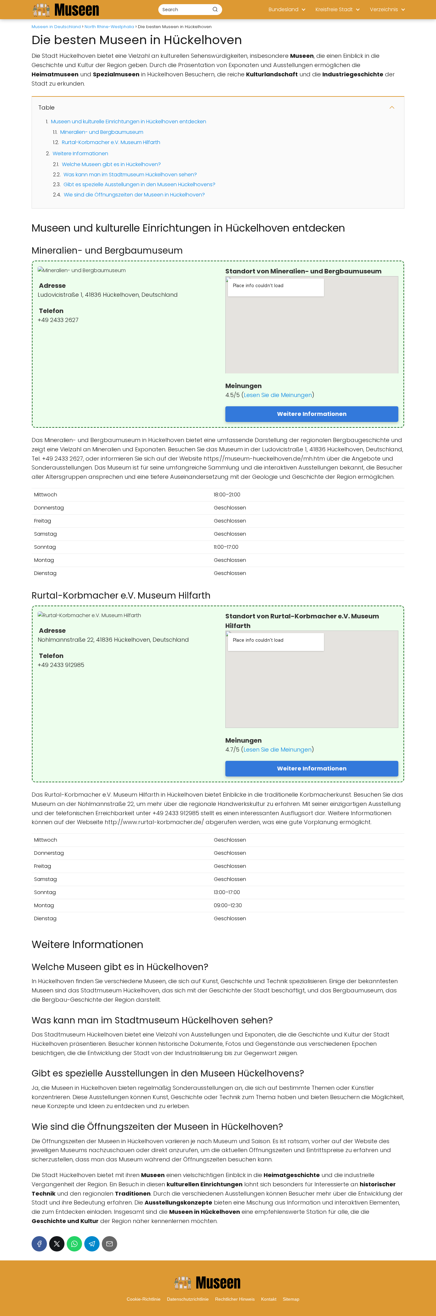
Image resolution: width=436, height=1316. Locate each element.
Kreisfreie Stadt (334, 9)
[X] (56, 1243)
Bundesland (283, 9)
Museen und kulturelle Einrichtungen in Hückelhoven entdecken (128, 121)
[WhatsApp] (74, 1243)
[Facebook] (39, 1243)
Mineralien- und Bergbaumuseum (101, 132)
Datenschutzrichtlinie (188, 1299)
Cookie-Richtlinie (144, 1299)
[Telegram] (92, 1243)
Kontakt (268, 1299)
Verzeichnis (384, 9)
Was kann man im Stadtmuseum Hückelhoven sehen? (130, 174)
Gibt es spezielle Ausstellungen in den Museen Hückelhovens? (139, 184)
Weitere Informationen (80, 153)
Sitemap (291, 1299)
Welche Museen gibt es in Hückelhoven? (111, 164)
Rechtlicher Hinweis (235, 1299)
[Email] (109, 1243)
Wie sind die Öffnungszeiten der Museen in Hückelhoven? (134, 194)
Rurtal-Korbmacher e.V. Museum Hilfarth (111, 142)
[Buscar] (215, 9)
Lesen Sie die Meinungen (278, 395)
